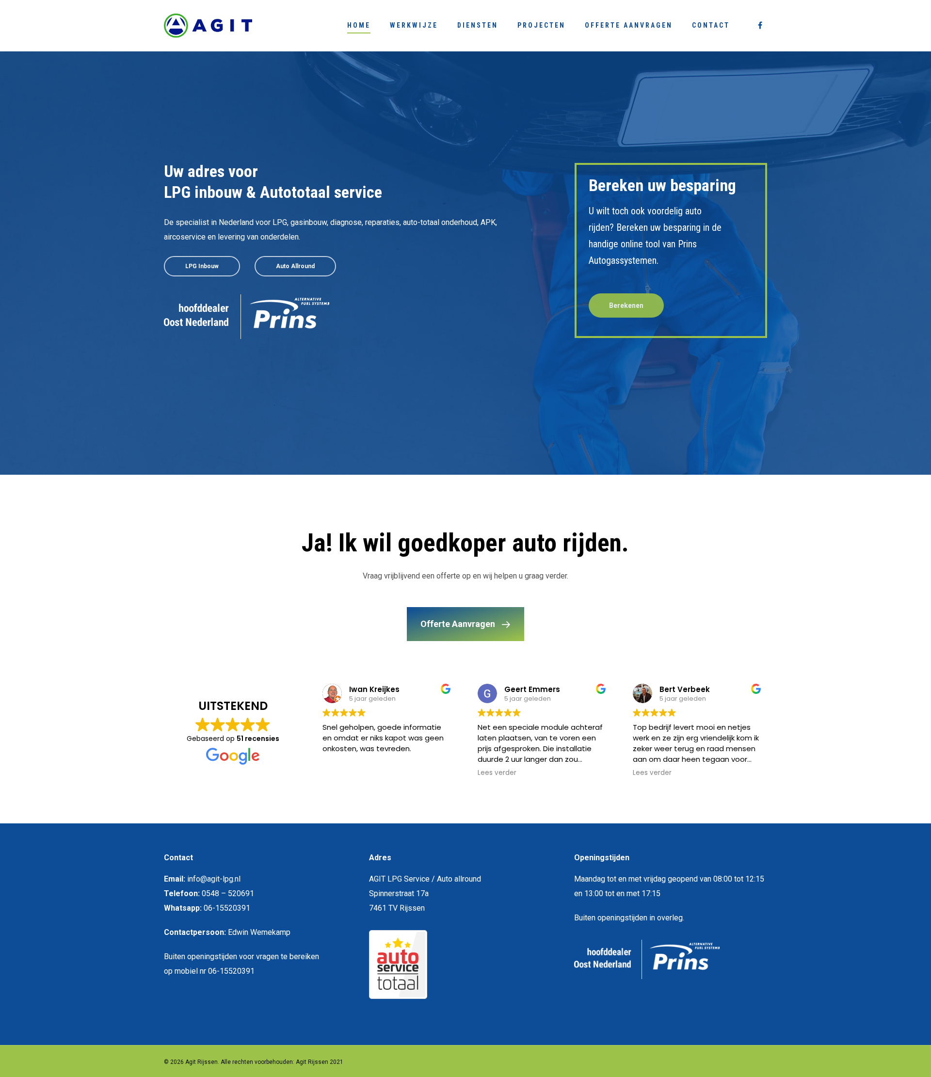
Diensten (477, 25)
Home (358, 25)
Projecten (541, 25)
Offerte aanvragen (629, 25)
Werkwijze (414, 25)
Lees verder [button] (489, 773)
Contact (711, 25)
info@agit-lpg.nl (214, 879)
